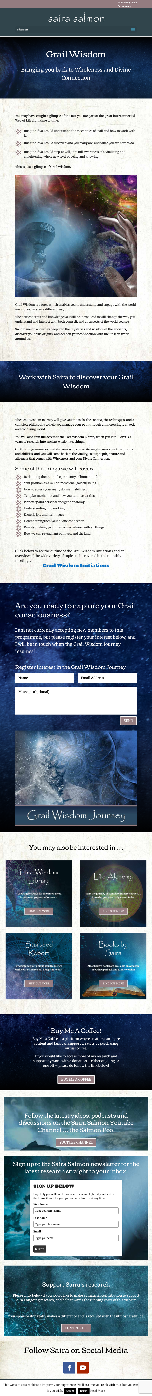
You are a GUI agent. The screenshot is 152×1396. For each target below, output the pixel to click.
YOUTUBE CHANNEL (76, 1142)
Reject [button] (83, 1390)
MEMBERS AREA (127, 2)
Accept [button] (70, 1390)
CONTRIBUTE (76, 1328)
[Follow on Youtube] (83, 1368)
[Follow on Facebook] (69, 1368)
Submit (39, 1249)
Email (38, 1231)
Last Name (40, 1218)
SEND (128, 720)
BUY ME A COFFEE (76, 1079)
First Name (40, 1204)
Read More (97, 1390)
